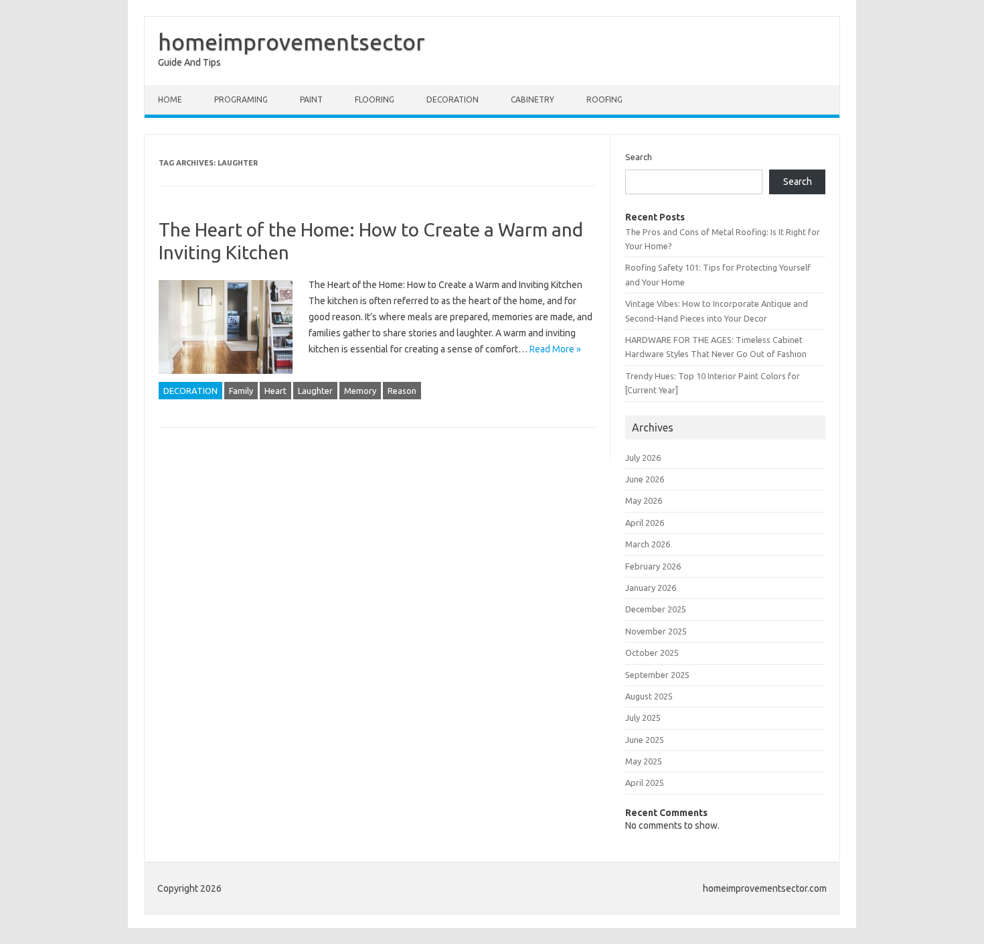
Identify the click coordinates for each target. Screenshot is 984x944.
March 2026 (647, 544)
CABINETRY (532, 99)
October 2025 (652, 652)
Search (638, 156)
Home (170, 99)
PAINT (311, 99)
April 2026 (644, 522)
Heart (275, 390)
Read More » (555, 349)
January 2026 (650, 587)
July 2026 (643, 457)
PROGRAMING (241, 99)
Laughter (315, 390)
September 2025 (657, 674)
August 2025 (649, 696)
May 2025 (643, 761)
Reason (402, 390)
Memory (360, 390)
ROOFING (604, 99)
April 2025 (644, 782)
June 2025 (644, 739)
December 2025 (655, 609)
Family (241, 390)
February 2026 (653, 566)
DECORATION (452, 99)
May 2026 (643, 500)
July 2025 (643, 717)
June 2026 (644, 479)
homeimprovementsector (291, 41)
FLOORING (374, 99)
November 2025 (656, 631)
